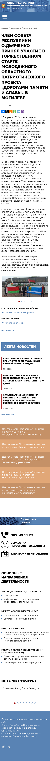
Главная (4, 28)
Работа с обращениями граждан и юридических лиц (22, 651)
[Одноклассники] (10, 111)
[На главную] (3, 6)
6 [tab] (29, 703)
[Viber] (22, 111)
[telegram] (8, 746)
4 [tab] (28, 301)
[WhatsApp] (14, 111)
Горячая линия (22, 535)
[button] (4, 16)
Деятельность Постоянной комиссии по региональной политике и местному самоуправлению (23, 475)
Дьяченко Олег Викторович (19, 312)
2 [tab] (22, 301)
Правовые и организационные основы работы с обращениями (24, 657)
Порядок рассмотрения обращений (22, 662)
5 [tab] (31, 301)
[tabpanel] (25, 287)
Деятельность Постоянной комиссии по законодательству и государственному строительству (23, 432)
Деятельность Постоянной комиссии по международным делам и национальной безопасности (23, 490)
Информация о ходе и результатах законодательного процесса (21, 600)
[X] (7, 111)
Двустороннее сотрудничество (20, 619)
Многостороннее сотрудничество (21, 615)
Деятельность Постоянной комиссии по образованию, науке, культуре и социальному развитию (23, 459)
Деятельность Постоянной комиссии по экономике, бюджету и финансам (23, 445)
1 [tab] (19, 301)
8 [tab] (35, 703)
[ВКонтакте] (3, 111)
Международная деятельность (20, 611)
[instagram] (3, 746)
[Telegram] (18, 111)
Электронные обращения (29, 553)
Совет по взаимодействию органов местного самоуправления (22, 639)
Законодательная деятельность (21, 591)
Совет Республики (27, 3)
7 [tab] (32, 703)
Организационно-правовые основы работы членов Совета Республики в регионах (26, 633)
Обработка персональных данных (28, 544)
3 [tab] (25, 301)
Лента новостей (30, 28)
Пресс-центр (15, 28)
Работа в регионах (14, 323)
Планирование (11, 595)
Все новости (7, 330)
